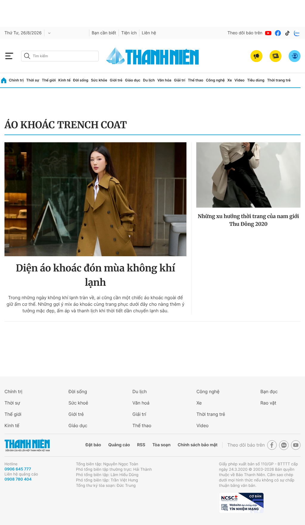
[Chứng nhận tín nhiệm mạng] (241, 503)
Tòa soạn (161, 444)
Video (239, 80)
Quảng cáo (119, 444)
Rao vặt (268, 403)
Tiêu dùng (255, 80)
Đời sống (80, 80)
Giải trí (179, 80)
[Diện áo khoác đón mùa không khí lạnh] (95, 199)
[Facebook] (277, 33)
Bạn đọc (269, 391)
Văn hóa (164, 80)
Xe (229, 80)
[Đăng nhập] (295, 56)
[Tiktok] (287, 33)
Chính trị (16, 80)
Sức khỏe (99, 80)
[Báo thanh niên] (152, 56)
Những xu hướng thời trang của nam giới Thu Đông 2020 (248, 220)
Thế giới (49, 80)
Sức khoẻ (78, 403)
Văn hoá (141, 403)
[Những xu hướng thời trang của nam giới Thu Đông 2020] (248, 175)
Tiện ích (129, 32)
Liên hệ (149, 32)
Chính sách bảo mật (197, 444)
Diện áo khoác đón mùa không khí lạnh (95, 275)
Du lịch (149, 80)
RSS (141, 444)
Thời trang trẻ (279, 80)
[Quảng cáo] (256, 56)
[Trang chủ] (3, 80)
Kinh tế (64, 80)
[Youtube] (268, 33)
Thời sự (32, 80)
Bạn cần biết (104, 32)
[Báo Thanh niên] (27, 445)
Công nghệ (215, 80)
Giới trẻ (116, 80)
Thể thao (195, 80)
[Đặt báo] (275, 56)
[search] (60, 56)
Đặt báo (93, 444)
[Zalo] (297, 33)
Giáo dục (133, 80)
